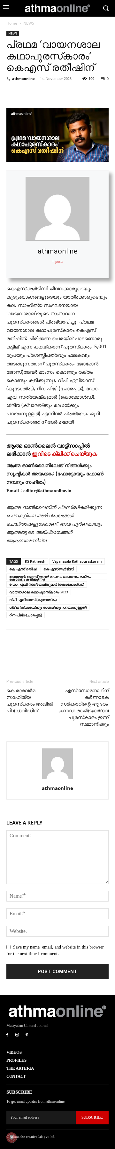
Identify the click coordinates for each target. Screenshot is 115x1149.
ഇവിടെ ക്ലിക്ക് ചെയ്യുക (64, 453)
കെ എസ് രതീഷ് (22, 569)
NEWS (28, 23)
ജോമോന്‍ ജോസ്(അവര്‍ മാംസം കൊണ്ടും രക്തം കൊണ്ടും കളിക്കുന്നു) (50, 577)
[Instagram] (17, 1035)
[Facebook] (12, 93)
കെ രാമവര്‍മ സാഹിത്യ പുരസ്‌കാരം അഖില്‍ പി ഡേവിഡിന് (29, 701)
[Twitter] (27, 93)
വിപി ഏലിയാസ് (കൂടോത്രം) (33, 599)
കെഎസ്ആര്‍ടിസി (58, 569)
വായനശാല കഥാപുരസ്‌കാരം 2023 (38, 592)
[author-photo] (57, 779)
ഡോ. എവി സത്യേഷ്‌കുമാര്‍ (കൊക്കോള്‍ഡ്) (46, 584)
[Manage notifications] (11, 1137)
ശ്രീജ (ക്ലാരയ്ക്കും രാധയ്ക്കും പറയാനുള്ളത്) (48, 607)
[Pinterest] (42, 93)
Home (11, 23)
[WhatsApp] (56, 93)
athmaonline (23, 78)
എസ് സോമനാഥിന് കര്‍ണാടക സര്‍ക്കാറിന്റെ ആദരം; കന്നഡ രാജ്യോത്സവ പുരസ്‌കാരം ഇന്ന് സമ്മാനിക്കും (83, 707)
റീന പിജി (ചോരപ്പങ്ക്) (25, 615)
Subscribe (92, 1117)
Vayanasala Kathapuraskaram (77, 561)
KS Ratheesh (35, 561)
